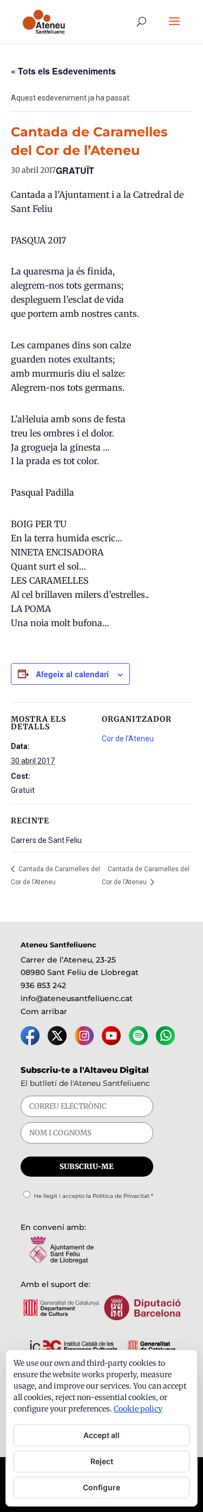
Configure (101, 1487)
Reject (101, 1461)
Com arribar (44, 1011)
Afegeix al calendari (72, 673)
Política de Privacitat (121, 1195)
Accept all (101, 1435)
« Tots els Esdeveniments (63, 71)
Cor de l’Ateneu (128, 738)
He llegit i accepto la (93, 1195)
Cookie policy (138, 1409)
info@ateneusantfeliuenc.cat (77, 998)
